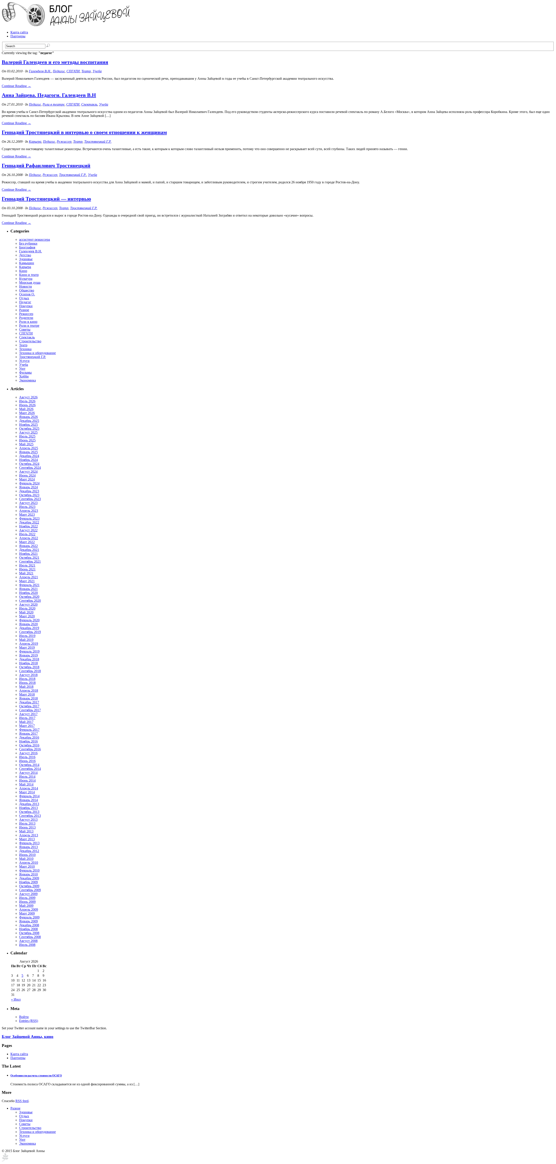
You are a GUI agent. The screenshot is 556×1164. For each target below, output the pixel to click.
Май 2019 (26, 640)
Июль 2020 (27, 608)
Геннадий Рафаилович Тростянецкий (46, 165)
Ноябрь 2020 (28, 593)
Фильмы (25, 372)
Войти (24, 1017)
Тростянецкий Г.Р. (97, 141)
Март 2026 (27, 413)
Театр (86, 71)
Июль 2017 (27, 718)
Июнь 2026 (27, 405)
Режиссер (64, 141)
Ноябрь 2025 (28, 424)
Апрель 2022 (28, 538)
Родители (26, 318)
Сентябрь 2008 (30, 937)
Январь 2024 (28, 487)
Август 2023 (28, 503)
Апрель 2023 (28, 510)
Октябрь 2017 (29, 706)
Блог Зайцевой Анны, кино (27, 1036)
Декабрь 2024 (29, 456)
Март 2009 (27, 913)
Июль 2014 (27, 776)
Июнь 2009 (27, 902)
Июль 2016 (27, 757)
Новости (25, 286)
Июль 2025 (27, 436)
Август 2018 (28, 675)
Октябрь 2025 (29, 428)
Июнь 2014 (27, 780)
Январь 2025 (28, 452)
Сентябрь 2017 (30, 710)
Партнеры (17, 36)
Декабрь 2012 (29, 851)
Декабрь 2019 (29, 628)
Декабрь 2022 (29, 522)
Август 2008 (28, 941)
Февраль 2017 (29, 729)
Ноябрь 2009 (28, 882)
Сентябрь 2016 (30, 749)
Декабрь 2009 (29, 878)
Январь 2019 (28, 655)
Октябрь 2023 (29, 495)
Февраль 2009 (29, 917)
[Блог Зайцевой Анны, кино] (67, 25)
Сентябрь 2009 (30, 890)
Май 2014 (26, 784)
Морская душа (29, 282)
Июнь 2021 (27, 569)
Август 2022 (28, 530)
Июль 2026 (27, 401)
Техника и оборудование (37, 353)
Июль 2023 (27, 507)
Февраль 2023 (29, 518)
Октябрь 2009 (29, 886)
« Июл (16, 999)
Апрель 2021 (28, 577)
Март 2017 (27, 726)
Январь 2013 (28, 847)
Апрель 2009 (28, 909)
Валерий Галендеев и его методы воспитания (55, 62)
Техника (25, 349)
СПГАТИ (73, 71)
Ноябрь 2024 (28, 460)
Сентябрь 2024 (30, 467)
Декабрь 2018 (29, 659)
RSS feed (21, 1101)
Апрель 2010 (28, 862)
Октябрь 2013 (29, 812)
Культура (25, 278)
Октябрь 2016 (29, 745)
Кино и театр (29, 275)
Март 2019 (27, 647)
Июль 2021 (27, 565)
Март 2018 (27, 694)
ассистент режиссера (34, 239)
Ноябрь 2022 (28, 526)
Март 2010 (27, 866)
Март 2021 (27, 581)
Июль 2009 (27, 898)
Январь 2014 (28, 800)
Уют (22, 368)
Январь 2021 (28, 589)
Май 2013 (26, 831)
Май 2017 (26, 722)
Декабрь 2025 (29, 421)
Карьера (35, 141)
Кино (23, 271)
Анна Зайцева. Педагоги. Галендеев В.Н (49, 95)
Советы (24, 329)
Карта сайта (19, 32)
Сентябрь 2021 (30, 561)
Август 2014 (28, 772)
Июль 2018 (27, 679)
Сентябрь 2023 (30, 499)
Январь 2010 (28, 874)
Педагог (59, 71)
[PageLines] (5, 1160)
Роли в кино (28, 321)
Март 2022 (27, 542)
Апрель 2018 (28, 690)
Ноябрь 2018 (28, 663)
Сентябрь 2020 (30, 600)
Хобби (24, 376)
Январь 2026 (28, 417)
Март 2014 (27, 792)
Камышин (26, 263)
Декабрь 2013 (29, 804)
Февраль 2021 (29, 585)
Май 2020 (26, 612)
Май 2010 (26, 859)
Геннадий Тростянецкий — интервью (46, 199)
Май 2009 (26, 905)
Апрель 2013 (28, 835)
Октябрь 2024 (29, 464)
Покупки (26, 306)
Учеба (97, 71)
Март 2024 (27, 479)
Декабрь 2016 (29, 737)
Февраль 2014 (29, 796)
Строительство (30, 341)
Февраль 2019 (29, 651)
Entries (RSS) (28, 1021)
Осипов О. (27, 294)
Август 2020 (28, 604)
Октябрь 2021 (29, 557)
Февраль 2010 (29, 870)
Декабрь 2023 (29, 491)
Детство (25, 255)
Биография (27, 247)
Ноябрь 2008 (28, 929)
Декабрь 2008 (29, 925)
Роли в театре (54, 104)
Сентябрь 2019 (30, 632)
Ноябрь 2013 (28, 808)
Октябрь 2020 (29, 597)
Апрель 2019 (28, 643)
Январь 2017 (28, 733)
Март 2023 (27, 514)
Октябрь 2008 (29, 933)
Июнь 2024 (27, 475)
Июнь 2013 (27, 827)
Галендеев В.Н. (40, 71)
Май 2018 (26, 686)
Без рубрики (28, 243)
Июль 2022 (27, 534)
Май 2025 (26, 444)
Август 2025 (28, 432)
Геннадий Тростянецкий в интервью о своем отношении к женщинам (84, 132)
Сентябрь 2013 (30, 815)
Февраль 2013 (29, 843)
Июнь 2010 (27, 855)
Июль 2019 (27, 636)
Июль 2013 (27, 823)
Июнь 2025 (27, 440)
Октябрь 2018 (29, 667)
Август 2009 (28, 894)
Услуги (24, 361)
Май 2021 (26, 573)
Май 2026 (26, 409)
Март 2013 (27, 839)
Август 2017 (28, 714)
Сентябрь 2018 (30, 671)
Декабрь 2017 (29, 702)
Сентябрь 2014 (30, 769)
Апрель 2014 (28, 788)
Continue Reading (16, 86)
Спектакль (89, 104)
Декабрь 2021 (29, 550)
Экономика (27, 380)
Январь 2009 (28, 921)
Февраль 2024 (29, 483)
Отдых (24, 298)
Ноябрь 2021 (28, 553)
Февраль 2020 (29, 620)
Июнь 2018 (27, 683)
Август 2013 (28, 819)
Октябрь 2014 (29, 765)
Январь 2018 (28, 698)
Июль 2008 (27, 945)
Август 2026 (28, 397)
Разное (24, 310)
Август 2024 (28, 471)
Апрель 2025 (28, 448)
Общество (26, 290)
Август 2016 (28, 753)
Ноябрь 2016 (28, 741)
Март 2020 (27, 616)
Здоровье (26, 259)
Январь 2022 (28, 546)
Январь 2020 (28, 624)
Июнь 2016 (27, 761)
